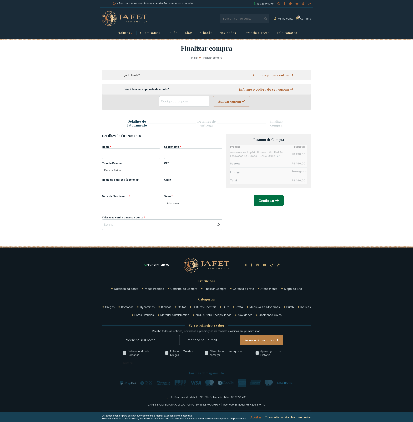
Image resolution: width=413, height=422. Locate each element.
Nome (106, 146)
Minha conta (285, 18)
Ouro (226, 307)
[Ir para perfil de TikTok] (303, 3)
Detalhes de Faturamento (137, 123)
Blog (188, 33)
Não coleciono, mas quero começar (226, 353)
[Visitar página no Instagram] (278, 3)
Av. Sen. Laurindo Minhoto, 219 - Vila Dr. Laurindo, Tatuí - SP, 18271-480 (208, 397)
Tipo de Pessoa (112, 163)
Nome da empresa (120, 179)
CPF (167, 163)
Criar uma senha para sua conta (123, 217)
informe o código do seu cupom (264, 89)
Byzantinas (147, 307)
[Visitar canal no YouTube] (297, 3)
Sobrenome (172, 146)
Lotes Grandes (144, 315)
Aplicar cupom (229, 101)
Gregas (110, 307)
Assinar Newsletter (259, 340)
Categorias (206, 299)
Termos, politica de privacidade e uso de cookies (288, 417)
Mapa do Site (293, 288)
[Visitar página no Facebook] (284, 3)
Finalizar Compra (215, 288)
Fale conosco (287, 33)
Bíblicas (166, 307)
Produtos (123, 33)
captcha (128, 362)
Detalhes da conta (126, 288)
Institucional (206, 281)
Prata (239, 307)
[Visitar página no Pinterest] (290, 3)
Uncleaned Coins (270, 315)
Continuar (267, 200)
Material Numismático (174, 315)
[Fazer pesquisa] (265, 18)
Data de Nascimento (116, 196)
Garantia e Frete (256, 33)
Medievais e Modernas (264, 307)
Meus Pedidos (154, 288)
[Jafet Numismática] (124, 18)
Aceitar (256, 417)
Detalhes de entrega (206, 123)
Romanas (127, 307)
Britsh (290, 307)
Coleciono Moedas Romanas (139, 353)
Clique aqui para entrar (271, 75)
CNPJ (167, 179)
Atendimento (268, 288)
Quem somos (150, 33)
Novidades (228, 33)
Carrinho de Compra (183, 288)
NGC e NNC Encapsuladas (213, 315)
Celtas (182, 307)
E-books (205, 33)
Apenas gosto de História (270, 353)
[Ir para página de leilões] (309, 3)
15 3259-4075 (265, 3)
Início (194, 57)
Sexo (168, 196)
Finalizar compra (276, 123)
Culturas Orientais (204, 307)
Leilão (173, 33)
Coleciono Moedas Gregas (181, 353)
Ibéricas (305, 307)
